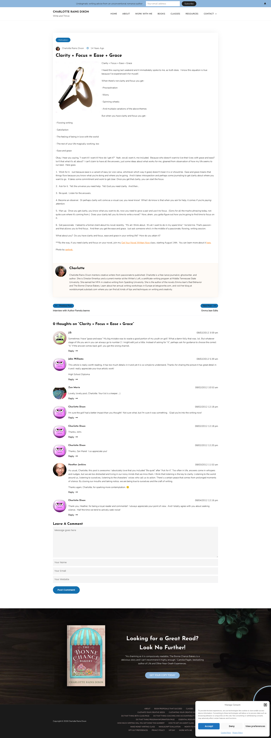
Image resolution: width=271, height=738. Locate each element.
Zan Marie (74, 387)
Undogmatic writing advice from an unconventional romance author (109, 3)
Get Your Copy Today (162, 675)
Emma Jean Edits (209, 310)
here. (208, 242)
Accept (209, 726)
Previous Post (65, 305)
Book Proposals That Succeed (168, 709)
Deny (232, 726)
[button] (265, 704)
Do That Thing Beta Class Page (135, 716)
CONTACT (209, 13)
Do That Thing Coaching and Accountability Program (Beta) (181, 716)
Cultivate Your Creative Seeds (151, 712)
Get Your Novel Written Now (135, 242)
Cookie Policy (226, 733)
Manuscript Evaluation (170, 727)
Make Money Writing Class (142, 727)
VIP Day (172, 730)
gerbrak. (69, 249)
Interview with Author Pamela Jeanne (71, 310)
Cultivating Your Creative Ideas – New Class (189, 712)
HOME (114, 13)
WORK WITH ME (143, 13)
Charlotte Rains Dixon (71, 12)
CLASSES (175, 13)
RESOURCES (192, 13)
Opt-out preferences (138, 730)
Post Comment (66, 590)
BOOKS (161, 13)
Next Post (207, 305)
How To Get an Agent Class (181, 723)
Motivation (63, 40)
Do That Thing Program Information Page (155, 719)
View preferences (255, 726)
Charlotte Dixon (77, 407)
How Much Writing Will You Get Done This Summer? (140, 723)
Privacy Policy (237, 733)
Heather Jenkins (77, 465)
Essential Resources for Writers (194, 719)
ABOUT (126, 13)
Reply (71, 350)
